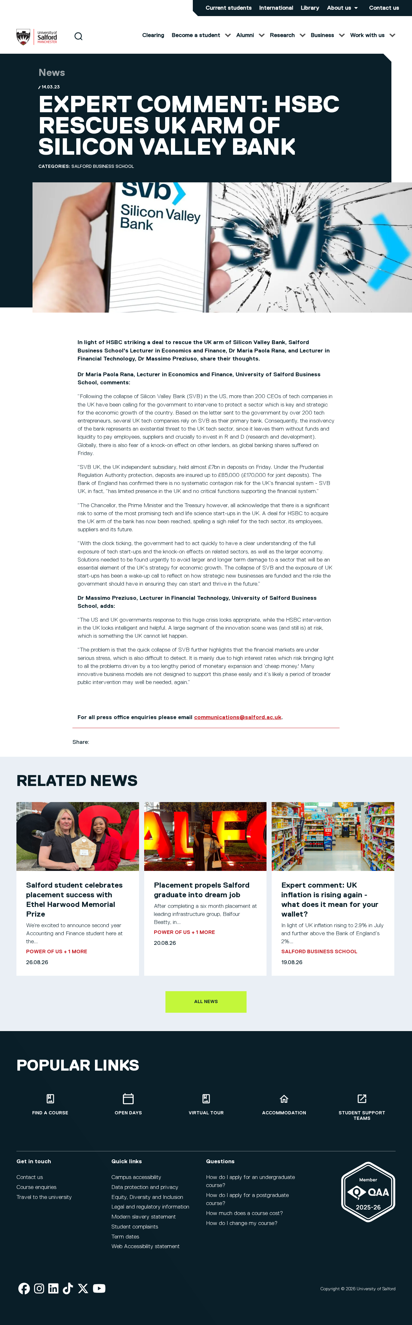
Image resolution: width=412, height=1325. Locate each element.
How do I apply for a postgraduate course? (247, 1199)
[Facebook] (24, 1289)
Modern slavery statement (143, 1217)
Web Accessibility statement (145, 1246)
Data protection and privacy (144, 1187)
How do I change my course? (241, 1223)
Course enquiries (36, 1187)
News (51, 73)
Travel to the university (44, 1197)
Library (310, 8)
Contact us (384, 8)
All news (206, 1002)
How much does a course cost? (244, 1213)
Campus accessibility (136, 1177)
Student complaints (134, 1227)
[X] (83, 1289)
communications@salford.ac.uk (237, 717)
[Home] (36, 44)
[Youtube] (99, 1289)
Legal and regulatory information (150, 1207)
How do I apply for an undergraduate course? (250, 1181)
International (276, 8)
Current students (229, 8)
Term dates (125, 1237)
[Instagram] (39, 1289)
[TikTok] (68, 1289)
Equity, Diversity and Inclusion (147, 1197)
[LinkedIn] (53, 1289)
